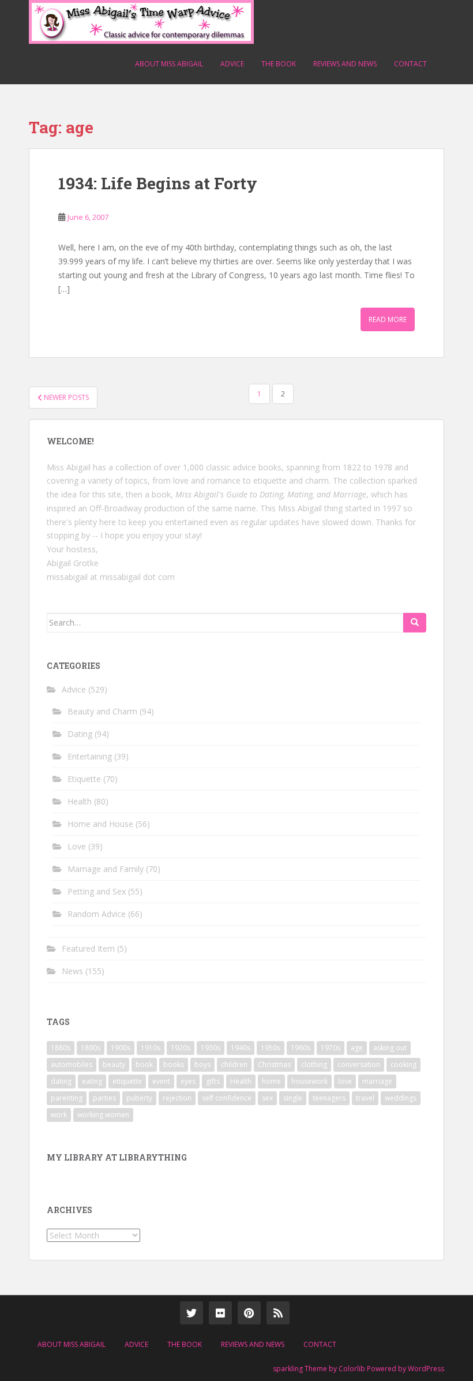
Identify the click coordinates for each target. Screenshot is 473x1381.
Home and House (100, 823)
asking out (390, 1048)
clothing (314, 1064)
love (345, 1081)
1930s (210, 1048)
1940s (240, 1048)
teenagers (329, 1098)
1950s (270, 1048)
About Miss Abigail (169, 64)
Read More (388, 319)
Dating (79, 733)
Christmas (274, 1064)
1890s (90, 1048)
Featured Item (88, 948)
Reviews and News (345, 64)
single (292, 1098)
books (173, 1064)
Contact (410, 64)
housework (309, 1081)
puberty (139, 1098)
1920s (180, 1048)
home (271, 1081)
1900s (120, 1048)
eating (92, 1081)
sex (267, 1098)
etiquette (127, 1081)
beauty (114, 1064)
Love (76, 846)
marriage (377, 1081)
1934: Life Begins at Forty (157, 183)
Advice (232, 64)
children (234, 1064)
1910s (150, 1048)
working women (103, 1115)
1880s (60, 1048)
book (144, 1064)
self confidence (226, 1098)
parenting (66, 1098)
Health (79, 801)
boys (202, 1064)
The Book (278, 64)
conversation (358, 1064)
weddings (400, 1098)
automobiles (71, 1064)
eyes (188, 1081)
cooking (403, 1064)
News (72, 970)
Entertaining (89, 756)
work (59, 1115)
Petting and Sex (96, 891)
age (357, 1048)
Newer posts (65, 397)
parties (104, 1098)
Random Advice (96, 913)
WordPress (426, 1368)
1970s (330, 1048)
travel (365, 1098)
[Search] (414, 623)
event (161, 1081)
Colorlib (352, 1368)
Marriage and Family (105, 868)
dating (61, 1081)
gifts (213, 1081)
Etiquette (84, 778)
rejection (177, 1098)
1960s (300, 1048)
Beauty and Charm (102, 711)
